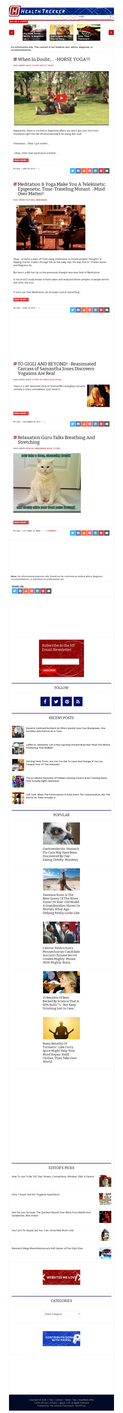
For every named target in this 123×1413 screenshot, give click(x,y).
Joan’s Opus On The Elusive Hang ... (61, 37)
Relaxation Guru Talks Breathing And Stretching (56, 440)
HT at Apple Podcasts (78, 1402)
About (62, 1402)
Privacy (53, 1402)
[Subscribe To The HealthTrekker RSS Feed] (78, 701)
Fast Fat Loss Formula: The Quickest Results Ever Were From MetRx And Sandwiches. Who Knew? (51, 1214)
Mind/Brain (41, 200)
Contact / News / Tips (66, 1399)
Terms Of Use (41, 1402)
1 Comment (51, 530)
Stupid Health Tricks (43, 65)
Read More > (21, 160)
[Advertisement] (39, 339)
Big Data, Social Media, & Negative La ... (34, 36)
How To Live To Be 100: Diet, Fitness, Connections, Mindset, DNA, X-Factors (53, 1176)
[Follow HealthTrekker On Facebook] (45, 701)
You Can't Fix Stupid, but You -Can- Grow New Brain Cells (43, 1230)
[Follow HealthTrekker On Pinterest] (67, 701)
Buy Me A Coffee (18, 21)
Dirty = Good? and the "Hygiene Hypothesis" (36, 1194)
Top (51, 1399)
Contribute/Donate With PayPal (62, 1338)
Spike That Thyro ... (85, 37)
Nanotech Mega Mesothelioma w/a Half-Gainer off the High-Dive (47, 1248)
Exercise (30, 448)
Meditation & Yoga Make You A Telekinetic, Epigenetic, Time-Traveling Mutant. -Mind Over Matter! (62, 189)
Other (35, 379)
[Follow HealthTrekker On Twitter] (56, 701)
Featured (30, 200)
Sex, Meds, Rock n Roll (50, 379)
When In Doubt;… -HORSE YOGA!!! (54, 59)
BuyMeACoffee (86, 1399)
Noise (28, 65)
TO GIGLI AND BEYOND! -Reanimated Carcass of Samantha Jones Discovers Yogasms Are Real (57, 368)
